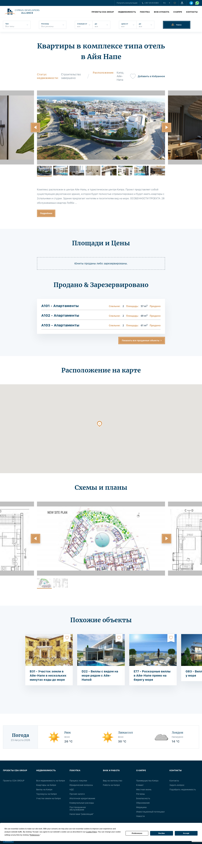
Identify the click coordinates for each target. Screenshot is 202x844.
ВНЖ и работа (161, 12)
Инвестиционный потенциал (150, 812)
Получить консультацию (127, 3)
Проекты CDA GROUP (103, 12)
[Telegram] (191, 3)
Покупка (145, 12)
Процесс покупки (78, 780)
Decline (161, 833)
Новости (140, 816)
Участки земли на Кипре (48, 798)
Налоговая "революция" (81, 814)
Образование (143, 803)
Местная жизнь (143, 789)
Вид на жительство (112, 780)
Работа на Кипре (111, 785)
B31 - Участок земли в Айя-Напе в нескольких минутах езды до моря (48, 675)
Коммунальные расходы (82, 803)
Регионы (140, 794)
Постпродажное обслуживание (78, 808)
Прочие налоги (77, 794)
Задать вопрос (176, 785)
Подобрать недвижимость (182, 789)
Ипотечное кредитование (82, 798)
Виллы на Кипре (44, 789)
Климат (140, 785)
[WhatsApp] (197, 3)
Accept (186, 833)
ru (164, 3)
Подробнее (46, 213)
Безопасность (143, 798)
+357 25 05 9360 (151, 3)
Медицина (141, 807)
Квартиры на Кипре (46, 785)
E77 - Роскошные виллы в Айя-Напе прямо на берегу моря (152, 675)
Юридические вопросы (81, 785)
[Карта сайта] (182, 3)
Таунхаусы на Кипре (46, 794)
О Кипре (177, 12)
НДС (72, 789)
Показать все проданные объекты (140, 340)
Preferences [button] (34, 835)
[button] (35, 127)
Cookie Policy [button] (91, 832)
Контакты (192, 12)
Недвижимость (127, 12)
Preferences (137, 833)
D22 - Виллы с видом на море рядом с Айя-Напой (100, 675)
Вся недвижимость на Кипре (50, 780)
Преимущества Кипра (147, 780)
